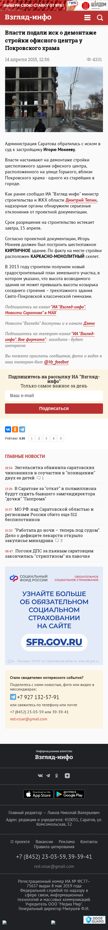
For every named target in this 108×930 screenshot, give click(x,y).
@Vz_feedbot (56, 362)
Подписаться (54, 408)
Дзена (89, 323)
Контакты (88, 841)
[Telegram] (22, 429)
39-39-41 (60, 711)
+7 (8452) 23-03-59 (27, 711)
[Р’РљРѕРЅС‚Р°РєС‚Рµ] (8, 429)
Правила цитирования (54, 846)
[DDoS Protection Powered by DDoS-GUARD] (94, 922)
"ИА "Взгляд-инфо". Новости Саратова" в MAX (45, 309)
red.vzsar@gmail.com (28, 718)
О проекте (20, 841)
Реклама (67, 841)
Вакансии (44, 841)
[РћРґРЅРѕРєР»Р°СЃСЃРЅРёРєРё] (15, 429)
